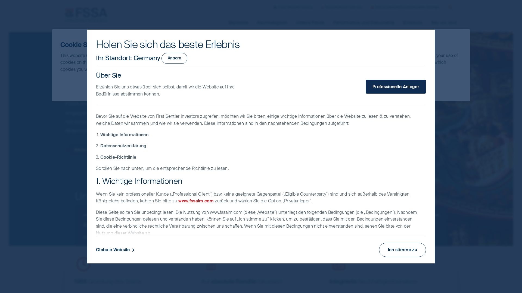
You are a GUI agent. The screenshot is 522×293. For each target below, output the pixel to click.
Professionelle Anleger (395, 87)
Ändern (174, 58)
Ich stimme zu (402, 250)
